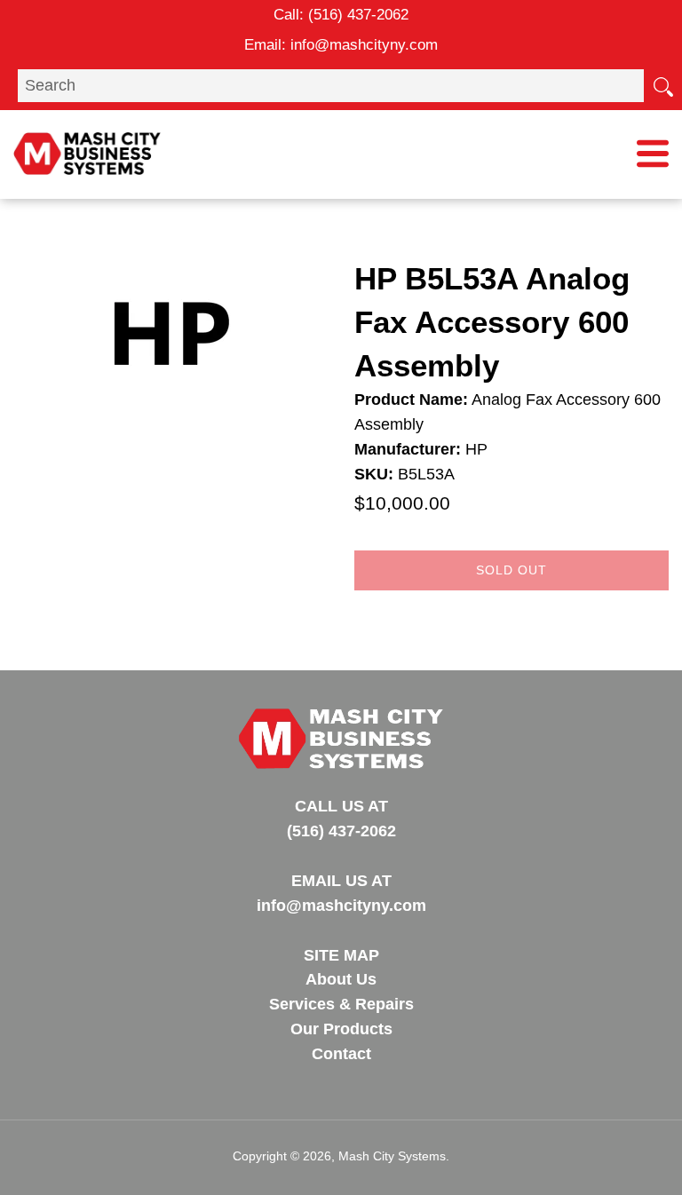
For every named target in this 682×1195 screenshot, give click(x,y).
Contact (341, 1054)
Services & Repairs (341, 1004)
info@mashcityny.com (364, 44)
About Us (341, 979)
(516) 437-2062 (358, 14)
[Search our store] (662, 85)
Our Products (341, 1029)
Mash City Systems (392, 1156)
